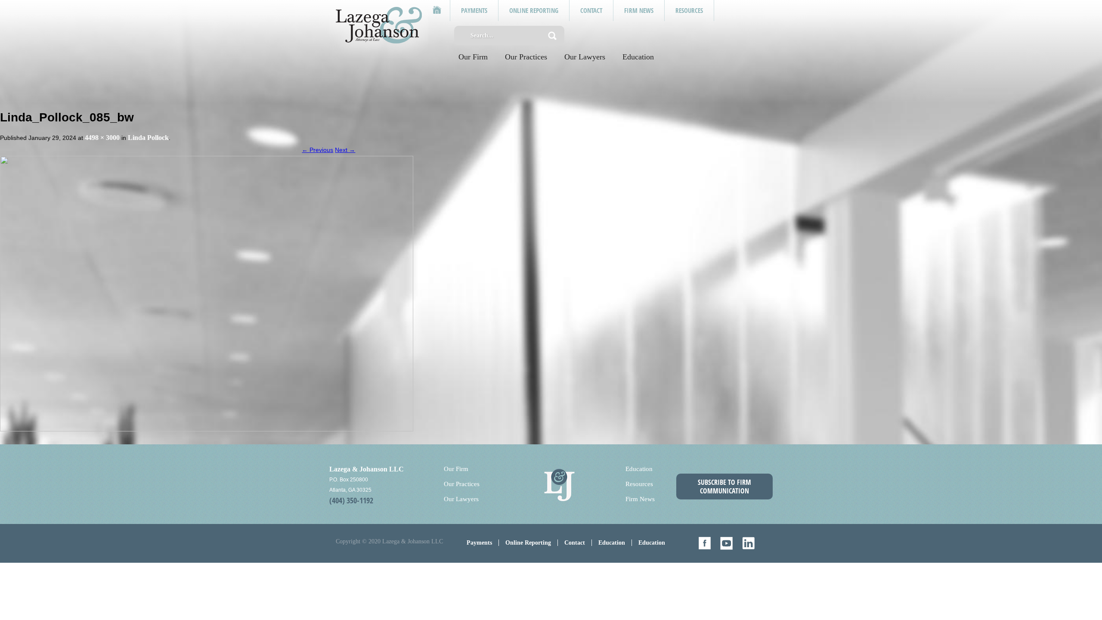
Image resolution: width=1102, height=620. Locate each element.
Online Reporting (528, 542)
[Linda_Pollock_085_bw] (206, 292)
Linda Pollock (148, 137)
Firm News (640, 499)
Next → (345, 149)
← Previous (317, 149)
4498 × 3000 (102, 137)
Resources (639, 483)
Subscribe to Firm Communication (724, 486)
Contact (574, 542)
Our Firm (473, 57)
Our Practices (526, 57)
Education (638, 57)
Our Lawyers (584, 57)
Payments (479, 542)
